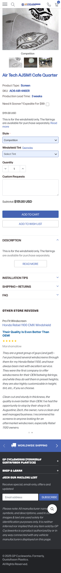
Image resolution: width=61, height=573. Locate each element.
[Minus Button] (5, 168)
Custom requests (13, 176)
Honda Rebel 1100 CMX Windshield (26, 325)
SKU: (5, 90)
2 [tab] (32, 432)
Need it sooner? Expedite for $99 (23, 103)
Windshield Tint (17, 147)
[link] (49, 4)
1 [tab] (29, 432)
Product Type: (11, 85)
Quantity (7, 162)
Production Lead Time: (16, 96)
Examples (27, 147)
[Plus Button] (23, 168)
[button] (52, 509)
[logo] (31, 4)
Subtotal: (8, 201)
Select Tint (10, 154)
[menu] (4, 4)
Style (6, 133)
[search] (13, 4)
